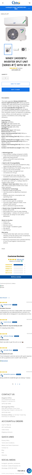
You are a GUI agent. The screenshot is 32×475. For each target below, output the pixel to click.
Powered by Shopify (19, 473)
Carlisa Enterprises (10, 473)
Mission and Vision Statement (10, 445)
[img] (3, 302)
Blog (3, 450)
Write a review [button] (16, 277)
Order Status (5, 429)
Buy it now (15, 89)
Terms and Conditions (8, 443)
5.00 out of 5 (20, 259)
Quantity (4, 74)
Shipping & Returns (7, 432)
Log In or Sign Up (6, 425)
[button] (13, 68)
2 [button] (15, 384)
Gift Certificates (6, 427)
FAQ (3, 452)
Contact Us (5, 448)
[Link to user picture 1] (4, 364)
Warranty (4, 455)
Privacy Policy (5, 440)
